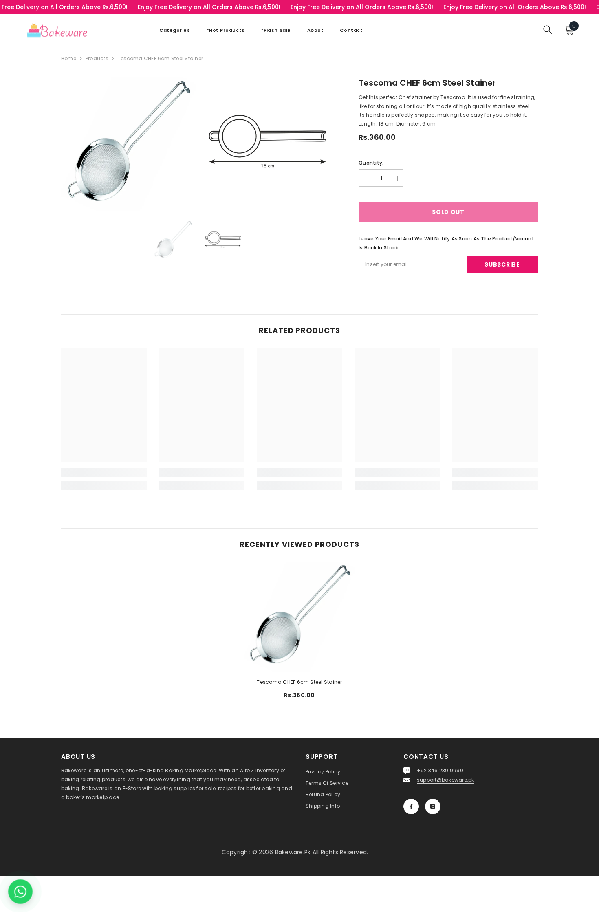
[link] (104, 472)
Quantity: (371, 162)
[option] (173, 240)
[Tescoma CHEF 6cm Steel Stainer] (299, 617)
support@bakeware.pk (445, 779)
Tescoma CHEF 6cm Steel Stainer (299, 681)
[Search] (547, 29)
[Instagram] (432, 806)
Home (68, 58)
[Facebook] (411, 806)
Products (97, 58)
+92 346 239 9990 (440, 770)
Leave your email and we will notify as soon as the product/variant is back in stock (446, 243)
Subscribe (502, 264)
